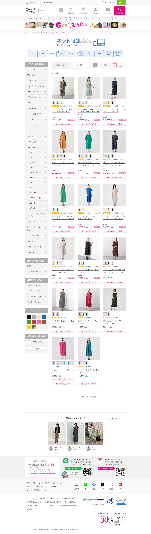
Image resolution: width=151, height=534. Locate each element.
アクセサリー (33, 235)
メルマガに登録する (76, 488)
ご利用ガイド (31, 483)
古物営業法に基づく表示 (53, 502)
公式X (102, 488)
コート (30, 103)
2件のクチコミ (63, 379)
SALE (29, 266)
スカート (31, 119)
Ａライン (32, 208)
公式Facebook (94, 488)
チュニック (32, 125)
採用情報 (29, 509)
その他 (31, 163)
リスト (120, 65)
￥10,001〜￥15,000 (34, 296)
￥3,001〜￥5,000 (33, 285)
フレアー (32, 192)
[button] (121, 502)
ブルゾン (31, 221)
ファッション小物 (34, 247)
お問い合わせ (57, 483)
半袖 (31, 182)
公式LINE (85, 488)
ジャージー (33, 153)
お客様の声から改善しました (36, 486)
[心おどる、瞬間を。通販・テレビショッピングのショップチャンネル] (30, 10)
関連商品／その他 (34, 97)
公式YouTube (120, 488)
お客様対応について (33, 505)
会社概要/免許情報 (68, 498)
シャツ (31, 158)
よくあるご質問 (44, 483)
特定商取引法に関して (34, 502)
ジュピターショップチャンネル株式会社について (42, 498)
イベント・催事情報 (33, 490)
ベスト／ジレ (33, 142)
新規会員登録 (48, 2)
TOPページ (28, 32)
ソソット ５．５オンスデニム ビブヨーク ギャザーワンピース (114, 165)
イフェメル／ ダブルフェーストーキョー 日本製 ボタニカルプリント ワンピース (89, 111)
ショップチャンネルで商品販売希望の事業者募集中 (60, 505)
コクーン (32, 203)
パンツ (30, 136)
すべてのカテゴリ (33, 69)
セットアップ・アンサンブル (36, 214)
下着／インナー (34, 252)
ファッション (39, 32)
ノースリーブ (34, 172)
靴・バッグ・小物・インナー (35, 228)
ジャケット (32, 108)
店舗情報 (53, 486)
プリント (32, 187)
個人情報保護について (72, 502)
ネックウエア (33, 241)
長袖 (31, 167)
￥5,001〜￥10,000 (33, 291)
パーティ (32, 177)
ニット (30, 131)
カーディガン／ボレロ (36, 86)
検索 (38, 349)
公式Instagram (111, 488)
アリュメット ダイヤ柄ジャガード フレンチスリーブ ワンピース (63, 218)
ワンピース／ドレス (35, 147)
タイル (115, 65)
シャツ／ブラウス (34, 114)
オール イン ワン (35, 80)
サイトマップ (47, 490)
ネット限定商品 (33, 271)
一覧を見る (113, 418)
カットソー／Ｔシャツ (36, 92)
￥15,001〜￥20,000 (34, 302)
